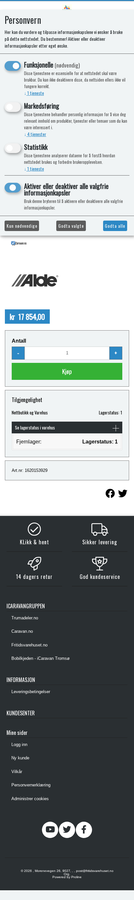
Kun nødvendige (22, 225)
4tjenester (35, 134)
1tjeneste (34, 92)
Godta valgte (71, 225)
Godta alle (115, 225)
